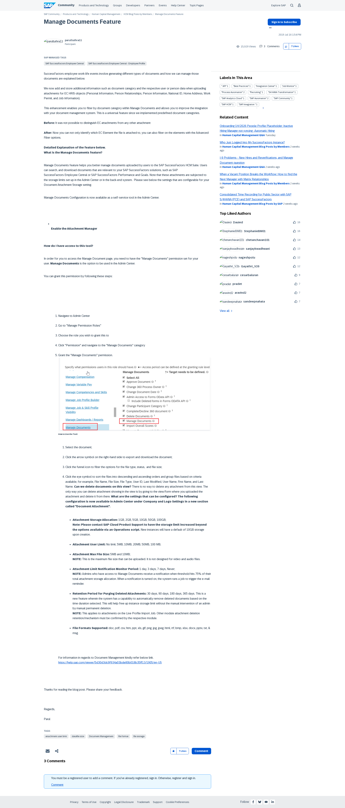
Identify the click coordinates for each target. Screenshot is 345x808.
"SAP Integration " (247, 104)
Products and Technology (94, 5)
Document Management (101, 736)
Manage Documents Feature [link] (169, 14)
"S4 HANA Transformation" (281, 92)
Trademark (143, 802)
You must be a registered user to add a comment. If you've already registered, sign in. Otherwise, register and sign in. (123, 778)
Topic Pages (197, 5)
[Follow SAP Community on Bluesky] (259, 801)
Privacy (74, 802)
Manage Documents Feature (82, 21)
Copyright (105, 802)
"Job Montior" (288, 86)
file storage (139, 736)
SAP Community (52, 14)
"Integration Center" (265, 86)
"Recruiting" (255, 92)
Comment (57, 784)
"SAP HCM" (226, 104)
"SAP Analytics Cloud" (232, 98)
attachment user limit (56, 736)
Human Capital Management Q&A (243, 135)
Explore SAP (278, 5)
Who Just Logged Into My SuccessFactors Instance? (252, 142)
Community (66, 5)
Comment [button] (201, 751)
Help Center (178, 5)
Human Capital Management (106, 14)
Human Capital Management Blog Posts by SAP (252, 203)
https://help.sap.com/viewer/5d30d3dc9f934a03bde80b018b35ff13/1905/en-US (110, 662)
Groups (117, 5)
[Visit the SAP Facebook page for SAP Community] (253, 801)
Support (158, 802)
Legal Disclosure (124, 802)
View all (224, 310)
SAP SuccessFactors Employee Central (64, 63)
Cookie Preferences (177, 802)
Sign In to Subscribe (284, 22)
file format (123, 736)
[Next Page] (262, 108)
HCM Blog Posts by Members (138, 14)
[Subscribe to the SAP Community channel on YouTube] (266, 801)
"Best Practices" (241, 86)
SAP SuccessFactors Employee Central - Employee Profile (116, 63)
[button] (286, 46)
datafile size (78, 736)
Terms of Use (89, 802)
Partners (149, 5)
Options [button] (270, 28)
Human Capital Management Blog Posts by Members (256, 146)
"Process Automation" (232, 92)
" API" (223, 86)
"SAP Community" (282, 98)
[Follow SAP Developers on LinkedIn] (272, 801)
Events (163, 5)
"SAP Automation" (258, 98)
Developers (133, 5)
